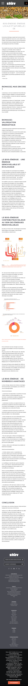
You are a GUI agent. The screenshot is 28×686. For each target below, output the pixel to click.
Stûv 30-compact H (14, 623)
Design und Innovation (14, 576)
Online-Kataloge (14, 589)
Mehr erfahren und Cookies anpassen (14, 679)
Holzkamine (14, 610)
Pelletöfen (14, 628)
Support (14, 586)
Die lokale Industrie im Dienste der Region (14, 577)
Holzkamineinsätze (14, 637)
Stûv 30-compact (14, 621)
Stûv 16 (14, 615)
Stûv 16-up (13, 618)
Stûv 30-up (13, 614)
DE (26, 3)
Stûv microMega (14, 646)
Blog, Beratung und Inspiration (14, 591)
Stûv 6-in (14, 638)
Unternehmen (14, 573)
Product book (14, 605)
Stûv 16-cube (14, 616)
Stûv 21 (14, 640)
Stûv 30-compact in (14, 644)
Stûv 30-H (14, 620)
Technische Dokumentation (14, 592)
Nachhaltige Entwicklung (13, 580)
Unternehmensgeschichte (13, 581)
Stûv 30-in (14, 643)
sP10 (14, 629)
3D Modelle (13, 602)
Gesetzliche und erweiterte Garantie (14, 587)
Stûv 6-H (14, 611)
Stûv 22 (14, 642)
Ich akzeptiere (14, 682)
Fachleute (14, 601)
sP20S (14, 632)
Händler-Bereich (14, 604)
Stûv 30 (14, 613)
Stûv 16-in (14, 639)
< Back (5, 10)
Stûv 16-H (14, 619)
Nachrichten (14, 590)
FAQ (14, 596)
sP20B (13, 630)
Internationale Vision (13, 578)
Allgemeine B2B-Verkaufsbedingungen (13, 575)
